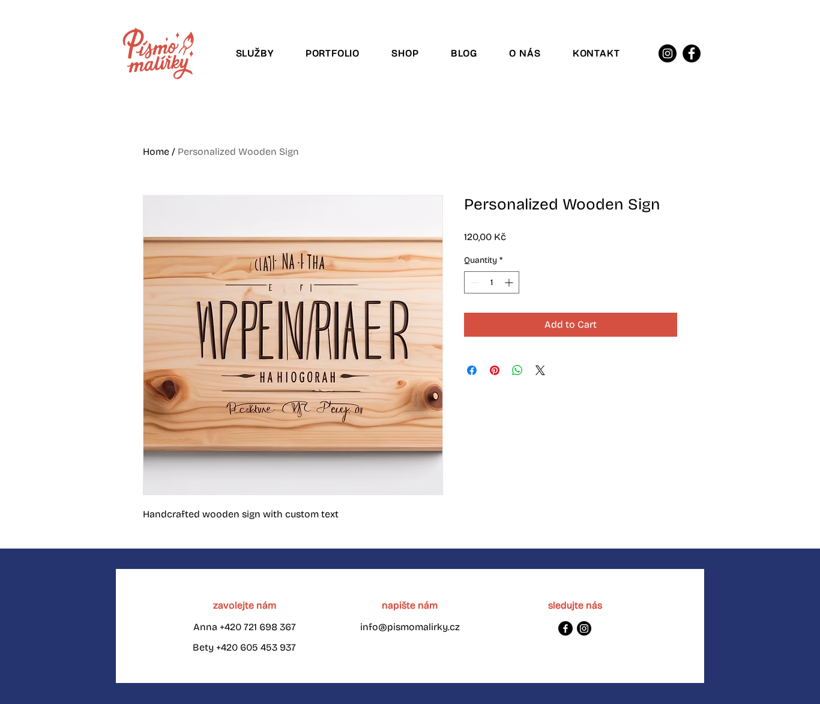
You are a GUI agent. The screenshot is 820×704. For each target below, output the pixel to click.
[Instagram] (668, 53)
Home (156, 151)
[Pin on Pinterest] (494, 370)
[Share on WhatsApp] (517, 370)
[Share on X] (540, 370)
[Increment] (509, 282)
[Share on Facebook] (472, 370)
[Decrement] (473, 282)
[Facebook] (692, 53)
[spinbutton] (491, 282)
